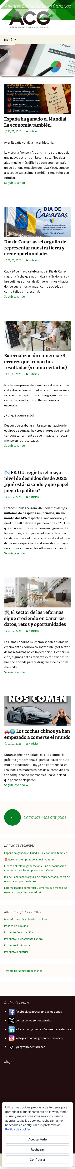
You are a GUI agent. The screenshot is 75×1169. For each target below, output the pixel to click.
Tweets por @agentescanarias (23, 971)
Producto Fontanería (17, 945)
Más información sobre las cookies (26, 919)
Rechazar (37, 1149)
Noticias (34, 131)
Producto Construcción (18, 932)
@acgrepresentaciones (30, 1047)
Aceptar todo (37, 1139)
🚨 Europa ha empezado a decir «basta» (29, 859)
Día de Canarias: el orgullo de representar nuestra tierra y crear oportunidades (35, 248)
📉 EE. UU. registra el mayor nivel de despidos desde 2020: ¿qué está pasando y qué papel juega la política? (36, 481)
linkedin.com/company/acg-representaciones (44, 1029)
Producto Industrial (16, 952)
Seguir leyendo (16, 182)
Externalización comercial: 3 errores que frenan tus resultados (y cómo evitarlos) (35, 361)
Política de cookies (16, 926)
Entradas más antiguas (38, 817)
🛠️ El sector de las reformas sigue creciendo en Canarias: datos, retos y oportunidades (35, 618)
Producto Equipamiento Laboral (23, 939)
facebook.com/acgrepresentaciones (38, 1011)
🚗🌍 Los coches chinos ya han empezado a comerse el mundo (37, 734)
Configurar (37, 1159)
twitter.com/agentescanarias (33, 1020)
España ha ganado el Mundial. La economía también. (36, 122)
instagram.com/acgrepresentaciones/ (39, 1038)
